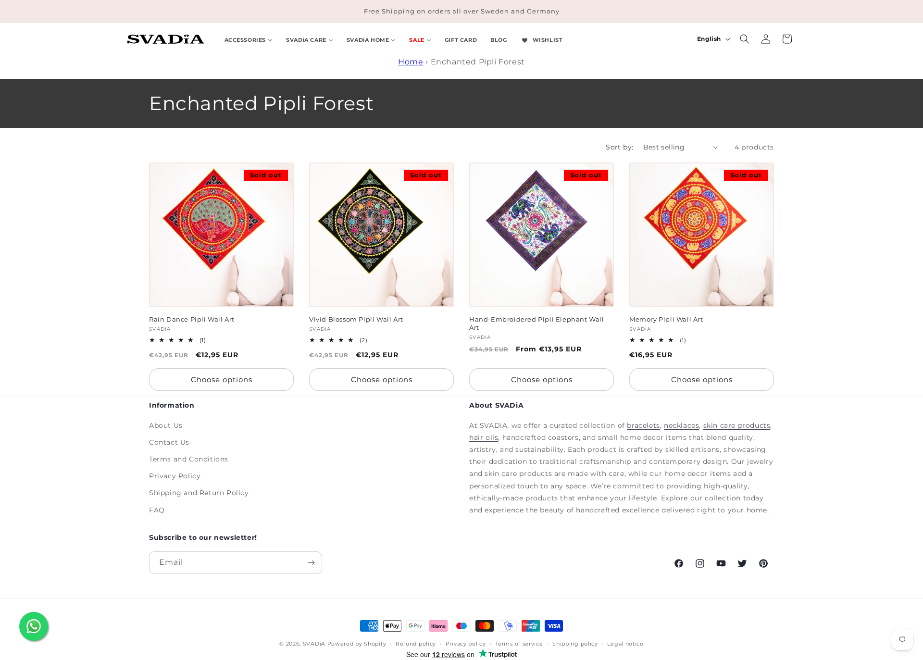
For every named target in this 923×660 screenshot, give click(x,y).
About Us (166, 425)
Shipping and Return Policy (199, 492)
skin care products (737, 425)
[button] (744, 39)
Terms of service (519, 643)
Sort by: (619, 147)
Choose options (221, 379)
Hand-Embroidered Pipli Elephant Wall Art (536, 323)
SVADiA (314, 643)
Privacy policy (466, 643)
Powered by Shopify (357, 643)
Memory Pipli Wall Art (666, 319)
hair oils (483, 437)
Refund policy (416, 643)
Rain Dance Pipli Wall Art (192, 319)
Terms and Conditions (188, 459)
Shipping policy (575, 643)
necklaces (681, 425)
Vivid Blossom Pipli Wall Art (356, 319)
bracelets (643, 425)
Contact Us (169, 442)
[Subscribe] (311, 562)
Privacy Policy (174, 476)
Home (410, 61)
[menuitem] (249, 38)
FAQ (157, 510)
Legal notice (625, 643)
